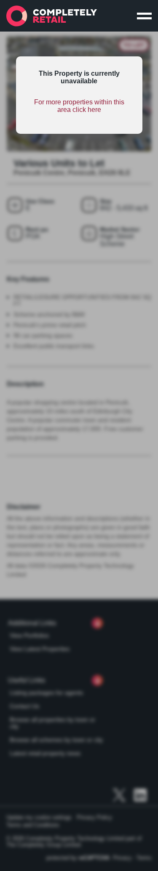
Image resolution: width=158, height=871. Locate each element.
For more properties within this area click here (79, 105)
